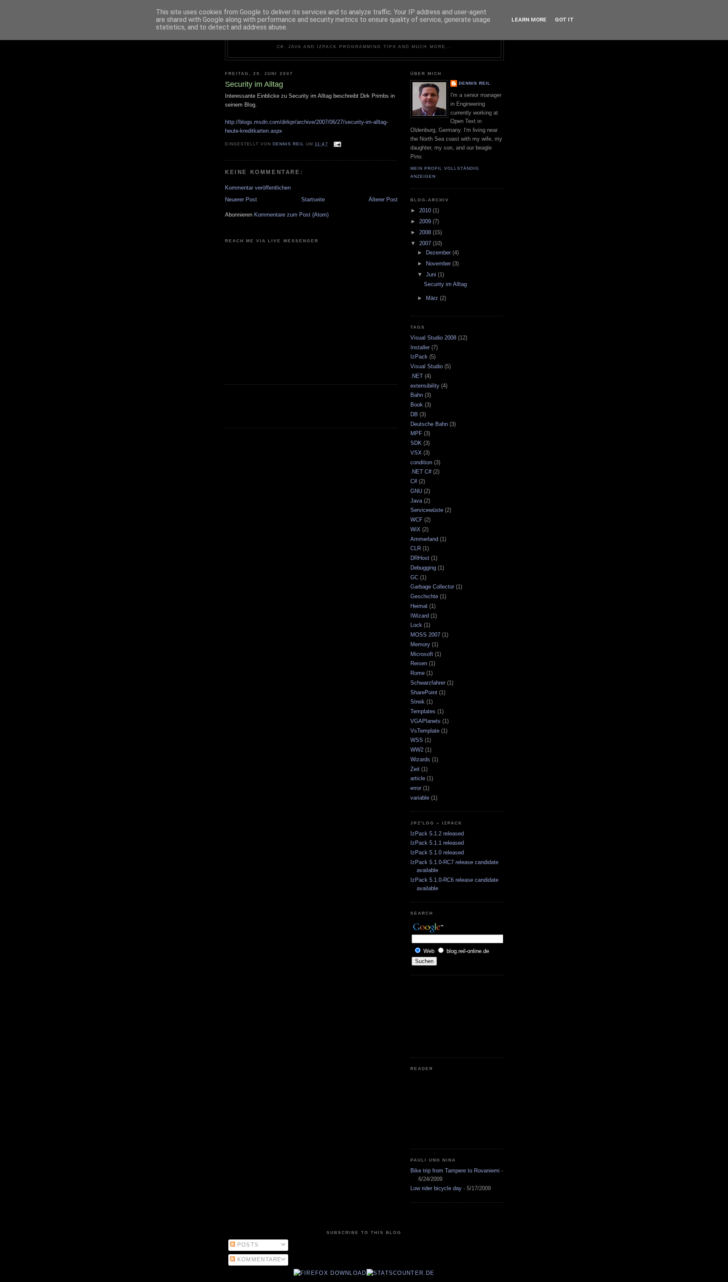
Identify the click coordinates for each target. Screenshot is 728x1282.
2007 (426, 243)
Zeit (415, 769)
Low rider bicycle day (436, 1188)
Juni (432, 274)
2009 (426, 221)
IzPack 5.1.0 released (437, 852)
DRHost (419, 558)
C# (413, 481)
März (433, 298)
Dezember (439, 252)
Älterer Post (383, 199)
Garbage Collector (432, 586)
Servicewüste (426, 510)
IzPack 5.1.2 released (437, 833)
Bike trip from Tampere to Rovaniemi (455, 1170)
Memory (420, 644)
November (439, 263)
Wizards (420, 759)
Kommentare (258, 1259)
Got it (564, 19)
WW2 (416, 750)
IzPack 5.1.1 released (437, 843)
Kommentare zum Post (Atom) (291, 214)
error (415, 788)
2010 (426, 210)
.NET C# (420, 471)
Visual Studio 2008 (433, 338)
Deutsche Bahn (429, 424)
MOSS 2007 (425, 635)
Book (416, 404)
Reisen (418, 663)
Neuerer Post (241, 199)
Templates (423, 711)
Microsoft (421, 654)
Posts (247, 1245)
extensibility (424, 386)
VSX (416, 453)
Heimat (419, 606)
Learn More (528, 19)
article (417, 778)
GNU (416, 491)
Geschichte (424, 596)
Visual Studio (426, 366)
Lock (416, 625)
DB (414, 414)
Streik (417, 702)
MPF (416, 433)
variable (419, 798)
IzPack (419, 356)
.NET (416, 376)
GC (414, 577)
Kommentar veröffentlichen (258, 188)
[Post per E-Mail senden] (337, 144)
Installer (420, 347)
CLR (415, 548)
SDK (416, 443)
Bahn (416, 395)
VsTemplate (424, 731)
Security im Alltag (445, 284)
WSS (416, 740)
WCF (416, 520)
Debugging (423, 568)
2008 (426, 232)
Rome (417, 673)
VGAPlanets (425, 721)
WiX (415, 529)
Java (416, 501)
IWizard (419, 616)
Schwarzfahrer (427, 683)
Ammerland (424, 539)
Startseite (313, 199)
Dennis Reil (474, 83)
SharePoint (423, 692)
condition (421, 462)
